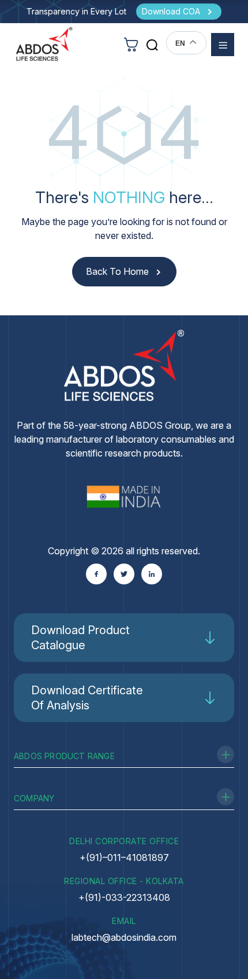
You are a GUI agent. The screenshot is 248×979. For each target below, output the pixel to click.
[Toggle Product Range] (225, 754)
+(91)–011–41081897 (124, 857)
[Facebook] (96, 574)
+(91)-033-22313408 (124, 897)
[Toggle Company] (225, 796)
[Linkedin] (151, 574)
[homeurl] (44, 44)
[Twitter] (124, 574)
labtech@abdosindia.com (124, 937)
